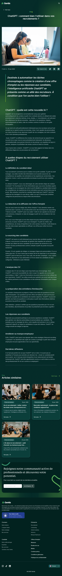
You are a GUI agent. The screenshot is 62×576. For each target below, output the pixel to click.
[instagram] (3, 566)
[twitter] (50, 69)
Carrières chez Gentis (7, 549)
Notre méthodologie (7, 542)
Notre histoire (5, 525)
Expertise (4, 544)
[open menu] (59, 3)
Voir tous (7, 10)
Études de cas (35, 545)
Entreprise (34, 522)
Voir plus (6, 417)
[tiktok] (6, 566)
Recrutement (34, 525)
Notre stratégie (5, 530)
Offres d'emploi (35, 539)
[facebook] (54, 69)
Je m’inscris (27, 486)
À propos (4, 522)
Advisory (33, 532)
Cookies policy (35, 551)
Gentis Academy (35, 530)
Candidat (4, 539)
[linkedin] (10, 566)
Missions (33, 542)
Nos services (5, 532)
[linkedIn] (58, 69)
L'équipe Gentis (6, 527)
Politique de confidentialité (38, 557)
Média (33, 548)
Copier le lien (43, 69)
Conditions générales (37, 554)
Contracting (34, 527)
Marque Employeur (35, 534)
